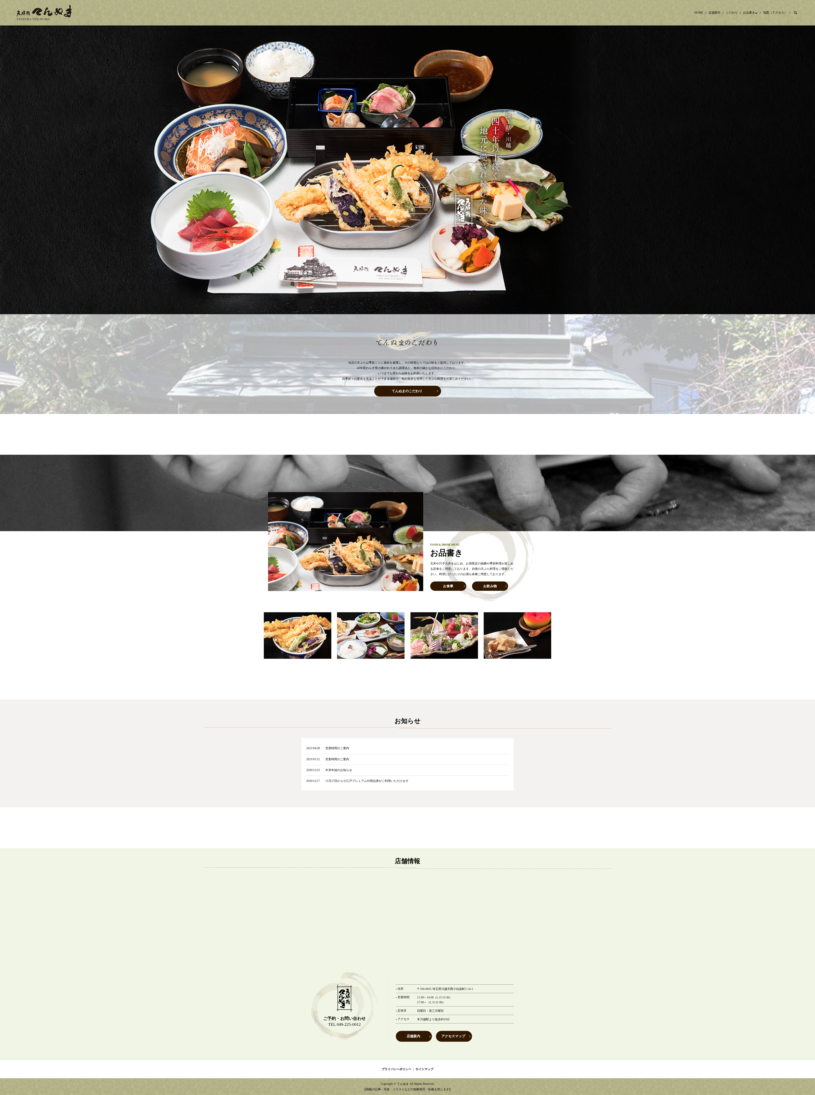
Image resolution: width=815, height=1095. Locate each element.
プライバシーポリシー (396, 1069)
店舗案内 (714, 12)
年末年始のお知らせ (338, 770)
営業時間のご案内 (337, 748)
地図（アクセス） (775, 12)
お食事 (448, 586)
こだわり (732, 12)
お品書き (749, 12)
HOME (698, 12)
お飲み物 (490, 586)
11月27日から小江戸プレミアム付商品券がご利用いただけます (367, 781)
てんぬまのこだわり (407, 391)
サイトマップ (424, 1069)
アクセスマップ (453, 1036)
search (795, 13)
